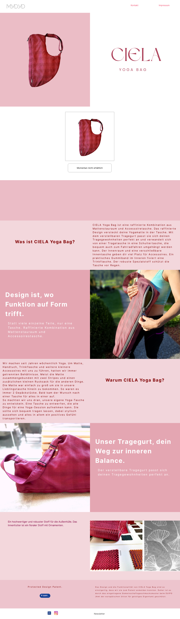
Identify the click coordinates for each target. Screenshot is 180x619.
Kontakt (134, 5)
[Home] (16, 6)
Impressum (164, 5)
